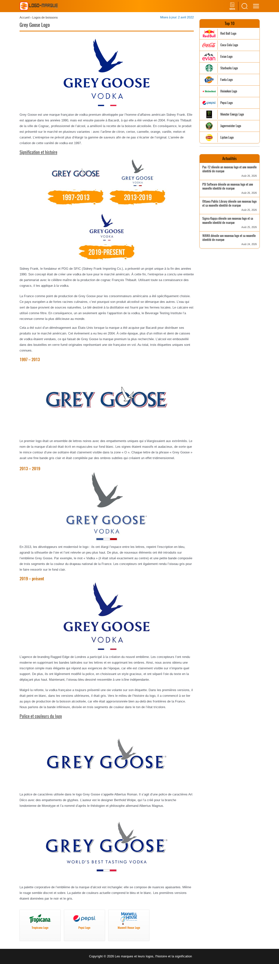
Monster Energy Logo (232, 114)
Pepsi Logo (226, 103)
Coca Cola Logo (229, 45)
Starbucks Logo (229, 68)
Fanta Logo (226, 80)
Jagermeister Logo (230, 126)
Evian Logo (226, 57)
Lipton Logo (227, 137)
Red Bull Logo (228, 33)
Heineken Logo (228, 91)
